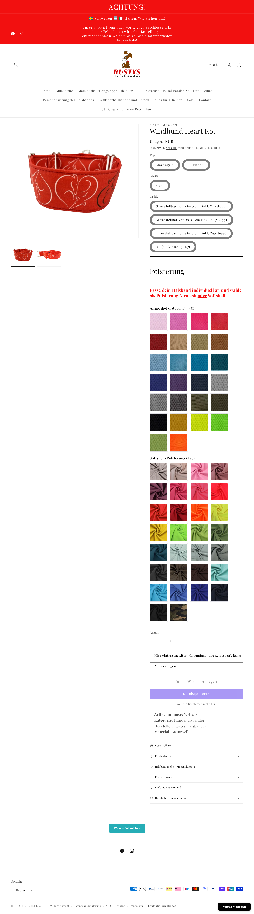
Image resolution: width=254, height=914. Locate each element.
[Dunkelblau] (199, 382)
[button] (16, 65)
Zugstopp (196, 165)
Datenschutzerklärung (87, 905)
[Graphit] (179, 402)
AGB (108, 905)
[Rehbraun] (219, 342)
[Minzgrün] (179, 552)
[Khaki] (219, 402)
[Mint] (219, 572)
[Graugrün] (199, 552)
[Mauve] (159, 492)
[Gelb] (159, 532)
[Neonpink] (199, 492)
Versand (171, 148)
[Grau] (159, 402)
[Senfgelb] (179, 422)
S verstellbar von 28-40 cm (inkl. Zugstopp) (191, 206)
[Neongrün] (219, 422)
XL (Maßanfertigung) (173, 246)
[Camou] (179, 613)
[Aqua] (199, 362)
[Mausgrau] (219, 552)
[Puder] (179, 472)
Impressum (137, 905)
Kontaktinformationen (162, 905)
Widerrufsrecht (59, 905)
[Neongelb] (199, 422)
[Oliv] (199, 402)
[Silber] (219, 382)
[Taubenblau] (179, 593)
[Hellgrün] (199, 532)
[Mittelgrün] (219, 532)
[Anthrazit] (159, 572)
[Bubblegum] (179, 322)
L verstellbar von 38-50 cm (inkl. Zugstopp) (191, 233)
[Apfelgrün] (159, 443)
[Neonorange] (179, 443)
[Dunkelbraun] (199, 572)
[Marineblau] (219, 593)
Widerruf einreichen (127, 828)
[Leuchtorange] (199, 512)
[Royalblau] (199, 593)
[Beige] (199, 342)
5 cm (160, 185)
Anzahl (154, 632)
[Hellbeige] (179, 342)
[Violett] (179, 382)
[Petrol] (219, 362)
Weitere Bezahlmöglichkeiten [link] (196, 704)
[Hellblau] (159, 362)
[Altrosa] (219, 472)
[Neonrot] (219, 492)
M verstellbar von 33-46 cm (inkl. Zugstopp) (191, 220)
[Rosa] (159, 322)
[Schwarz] (159, 422)
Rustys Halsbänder (33, 905)
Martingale (165, 165)
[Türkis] (159, 593)
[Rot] (159, 342)
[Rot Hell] (219, 322)
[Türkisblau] (179, 362)
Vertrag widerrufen (234, 906)
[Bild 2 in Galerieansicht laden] (49, 255)
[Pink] (199, 322)
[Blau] (159, 382)
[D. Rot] (179, 512)
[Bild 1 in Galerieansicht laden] (23, 255)
